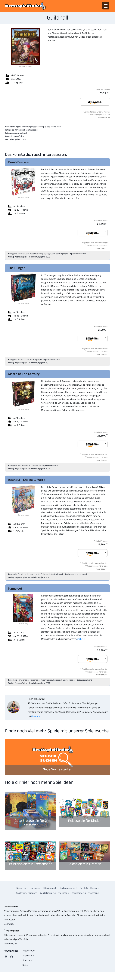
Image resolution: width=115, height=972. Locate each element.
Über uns (35, 716)
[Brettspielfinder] (25, 6)
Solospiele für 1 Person (84, 864)
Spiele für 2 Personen (26, 893)
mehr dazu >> (104, 117)
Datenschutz (28, 950)
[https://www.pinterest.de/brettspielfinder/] (6, 956)
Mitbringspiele (50, 888)
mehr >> (81, 639)
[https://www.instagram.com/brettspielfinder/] (11, 956)
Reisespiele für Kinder (84, 820)
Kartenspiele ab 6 (68, 888)
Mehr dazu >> (10, 924)
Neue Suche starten (57, 769)
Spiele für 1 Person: (89, 888)
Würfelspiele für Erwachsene (30, 864)
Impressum (28, 955)
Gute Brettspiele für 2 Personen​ (31, 822)
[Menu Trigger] (105, 5)
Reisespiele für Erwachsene (85, 893)
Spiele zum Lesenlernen (28, 888)
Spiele (25, 965)
